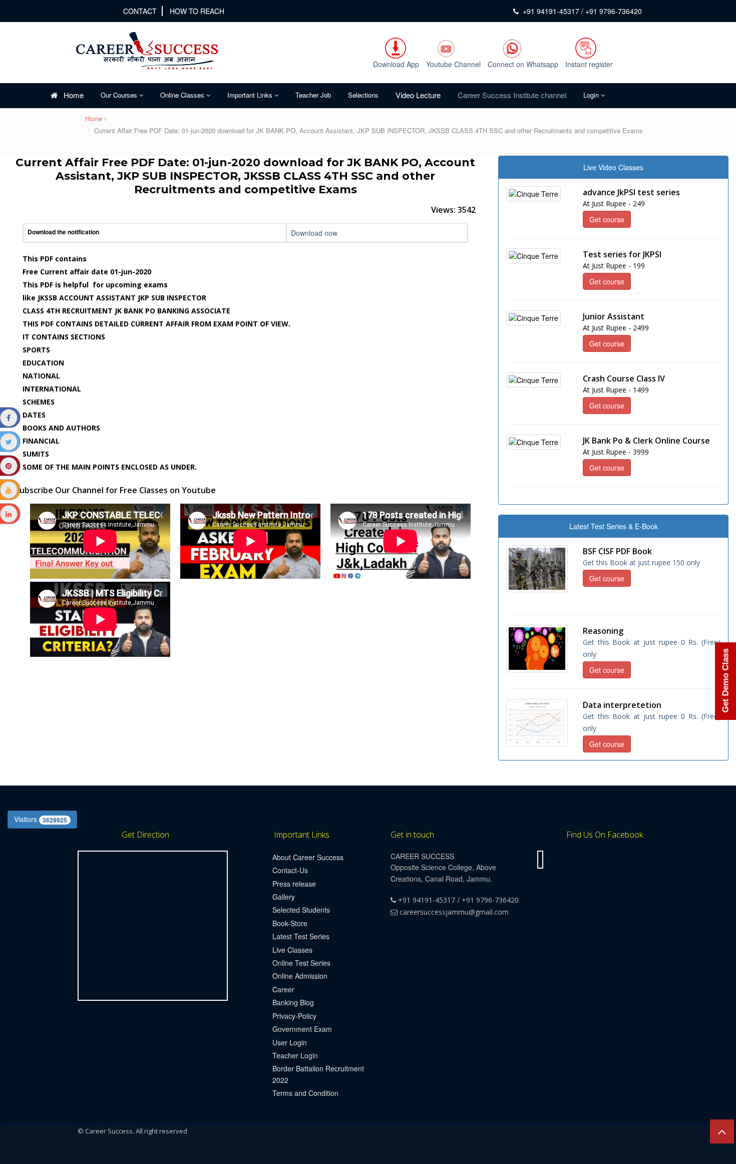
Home (71, 95)
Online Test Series (301, 963)
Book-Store (289, 923)
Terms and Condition (305, 1093)
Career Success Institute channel (512, 95)
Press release (294, 884)
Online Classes (183, 95)
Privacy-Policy (294, 1016)
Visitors (40, 819)
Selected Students (301, 910)
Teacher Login (295, 1055)
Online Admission (299, 976)
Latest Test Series (300, 936)
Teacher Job (313, 95)
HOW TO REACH (197, 11)
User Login (289, 1042)
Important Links (250, 95)
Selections (363, 95)
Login (592, 95)
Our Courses (120, 95)
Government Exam (302, 1029)
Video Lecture (418, 95)
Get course (606, 219)
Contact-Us (290, 870)
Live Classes (292, 950)
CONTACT (140, 11)
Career (283, 989)
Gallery (283, 897)
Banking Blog (293, 1002)
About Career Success (307, 857)
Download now (314, 233)
